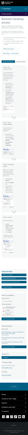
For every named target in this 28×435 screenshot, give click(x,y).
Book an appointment (6, 375)
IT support (5, 357)
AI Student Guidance (7, 287)
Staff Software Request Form (9, 278)
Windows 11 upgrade (8, 275)
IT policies (14, 386)
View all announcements (9, 347)
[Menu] (25, 9)
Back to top (14, 425)
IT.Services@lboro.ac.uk (7, 367)
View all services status (8, 319)
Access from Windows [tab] (8, 61)
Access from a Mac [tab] (20, 61)
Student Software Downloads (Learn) (11, 282)
